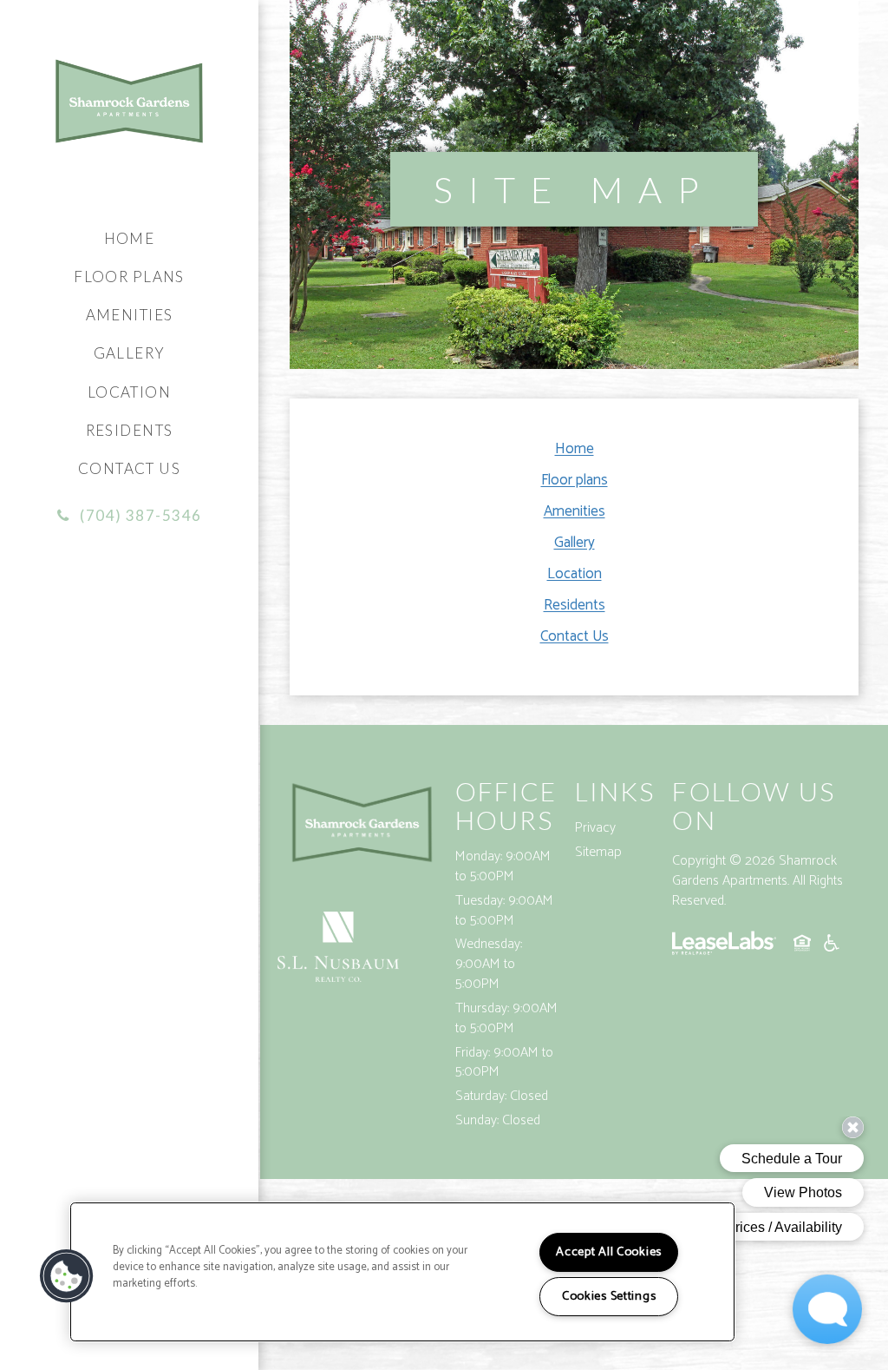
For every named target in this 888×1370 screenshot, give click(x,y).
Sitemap (598, 852)
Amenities (129, 315)
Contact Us (129, 468)
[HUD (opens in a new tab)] (802, 946)
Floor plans (129, 276)
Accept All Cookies (609, 1252)
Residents (129, 430)
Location (129, 392)
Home (129, 238)
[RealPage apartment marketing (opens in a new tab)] (724, 946)
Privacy (595, 828)
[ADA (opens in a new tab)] (831, 946)
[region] (402, 1272)
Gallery (130, 353)
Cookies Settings (609, 1296)
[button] (129, 515)
